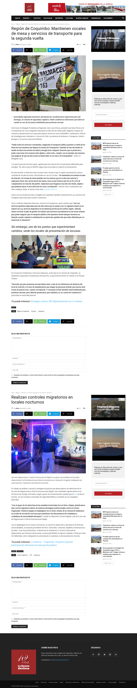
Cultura (69, 18)
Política (37, 18)
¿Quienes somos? (101, 682)
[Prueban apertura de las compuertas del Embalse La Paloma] (96, 170)
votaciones (41, 311)
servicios (33, 311)
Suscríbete (108, 18)
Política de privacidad (87, 682)
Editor (17, 44)
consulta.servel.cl (50, 189)
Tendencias (96, 18)
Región (26, 18)
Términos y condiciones (72, 682)
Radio (61, 682)
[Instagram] (99, 654)
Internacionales (53, 682)
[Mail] (104, 655)
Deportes (59, 18)
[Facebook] (93, 655)
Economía (44, 682)
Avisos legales (82, 18)
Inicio (17, 18)
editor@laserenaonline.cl (60, 660)
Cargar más (107, 194)
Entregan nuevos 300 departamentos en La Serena (56, 301)
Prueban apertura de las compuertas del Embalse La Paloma (112, 170)
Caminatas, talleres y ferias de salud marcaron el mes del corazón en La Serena (113, 159)
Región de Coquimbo (23, 311)
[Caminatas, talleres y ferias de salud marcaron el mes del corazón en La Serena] (96, 159)
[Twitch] (110, 655)
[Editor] (12, 44)
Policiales (48, 18)
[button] (123, 18)
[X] (116, 655)
